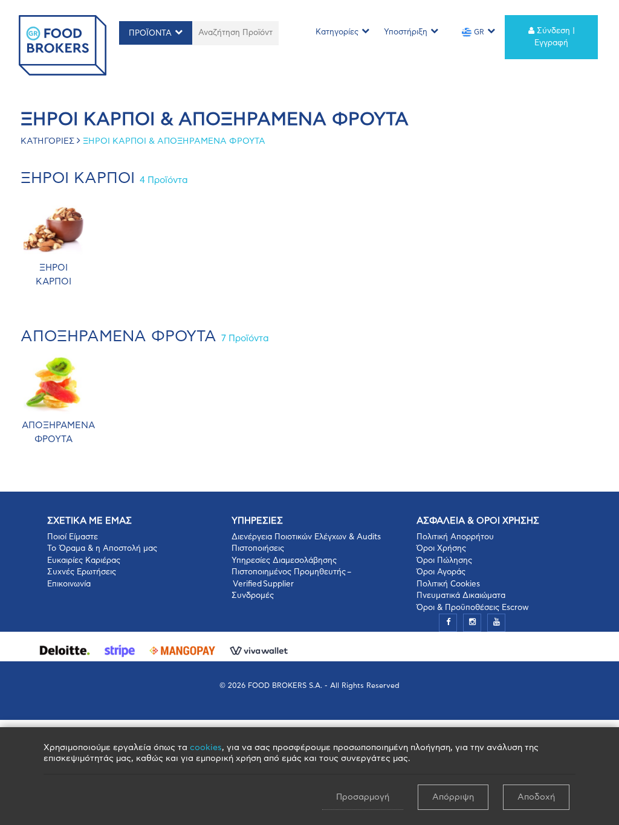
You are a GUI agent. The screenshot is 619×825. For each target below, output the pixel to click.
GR (478, 32)
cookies (206, 747)
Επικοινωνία (69, 584)
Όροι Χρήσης (441, 549)
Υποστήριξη (405, 32)
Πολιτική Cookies (448, 584)
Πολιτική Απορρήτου (455, 537)
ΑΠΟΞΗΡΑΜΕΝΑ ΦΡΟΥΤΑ (145, 336)
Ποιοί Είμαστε (72, 537)
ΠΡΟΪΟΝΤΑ (150, 33)
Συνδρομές (253, 596)
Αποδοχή (536, 797)
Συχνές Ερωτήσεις (81, 572)
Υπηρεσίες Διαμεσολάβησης (284, 561)
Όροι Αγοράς (440, 572)
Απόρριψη (453, 797)
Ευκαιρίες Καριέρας (83, 561)
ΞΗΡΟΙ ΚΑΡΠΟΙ (104, 178)
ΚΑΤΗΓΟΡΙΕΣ (47, 141)
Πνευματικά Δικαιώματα (460, 596)
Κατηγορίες (337, 32)
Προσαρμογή (362, 797)
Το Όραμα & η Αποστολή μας (102, 549)
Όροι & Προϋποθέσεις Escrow (472, 608)
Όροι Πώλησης (444, 561)
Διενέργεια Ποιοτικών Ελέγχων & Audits (306, 537)
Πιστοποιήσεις (258, 549)
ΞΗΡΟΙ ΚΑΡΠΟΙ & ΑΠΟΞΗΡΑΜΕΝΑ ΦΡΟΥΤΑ (174, 141)
